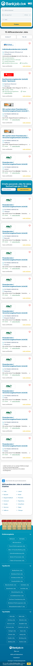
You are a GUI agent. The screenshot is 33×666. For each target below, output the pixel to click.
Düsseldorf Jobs (23, 623)
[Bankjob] (13, 3)
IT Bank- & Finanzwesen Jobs (17, 560)
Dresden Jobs (11, 638)
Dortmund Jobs (10, 627)
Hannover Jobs (11, 623)
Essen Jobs (23, 631)
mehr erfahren (27, 66)
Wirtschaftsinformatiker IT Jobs (17, 606)
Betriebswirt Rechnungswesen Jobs (17, 603)
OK (29, 664)
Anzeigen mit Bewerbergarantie (16, 661)
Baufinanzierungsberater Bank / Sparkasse (15, 80)
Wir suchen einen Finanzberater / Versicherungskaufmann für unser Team (16, 110)
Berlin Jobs (21, 616)
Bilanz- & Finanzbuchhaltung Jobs (16, 549)
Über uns (16, 651)
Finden (16, 24)
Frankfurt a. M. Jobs (23, 627)
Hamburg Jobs (11, 620)
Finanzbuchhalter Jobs (17, 581)
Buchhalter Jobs (25, 584)
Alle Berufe (12, 538)
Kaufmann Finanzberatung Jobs (17, 599)
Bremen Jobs (11, 634)
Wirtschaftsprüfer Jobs (17, 592)
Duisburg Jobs (11, 641)
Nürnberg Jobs (22, 638)
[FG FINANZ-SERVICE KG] (8, 158)
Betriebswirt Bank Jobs (17, 574)
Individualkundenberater (14, 49)
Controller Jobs (24, 588)
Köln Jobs (12, 616)
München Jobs (23, 620)
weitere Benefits (8, 93)
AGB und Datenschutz (16, 654)
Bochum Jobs (22, 641)
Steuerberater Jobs (11, 588)
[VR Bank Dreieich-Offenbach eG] (8, 44)
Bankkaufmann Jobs (17, 570)
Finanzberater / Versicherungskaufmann (14, 163)
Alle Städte (22, 538)
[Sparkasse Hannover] (8, 74)
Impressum (16, 657)
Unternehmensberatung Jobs (17, 553)
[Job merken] (30, 45)
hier (22, 664)
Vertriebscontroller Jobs (17, 577)
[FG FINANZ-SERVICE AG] (8, 104)
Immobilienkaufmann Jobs (17, 595)
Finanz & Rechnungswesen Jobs (17, 546)
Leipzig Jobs (22, 634)
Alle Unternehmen (16, 542)
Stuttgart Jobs (12, 631)
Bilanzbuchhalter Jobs (10, 584)
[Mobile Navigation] (31, 2)
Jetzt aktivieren (24, 189)
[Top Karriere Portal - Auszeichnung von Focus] (16, 525)
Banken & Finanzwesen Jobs (17, 557)
